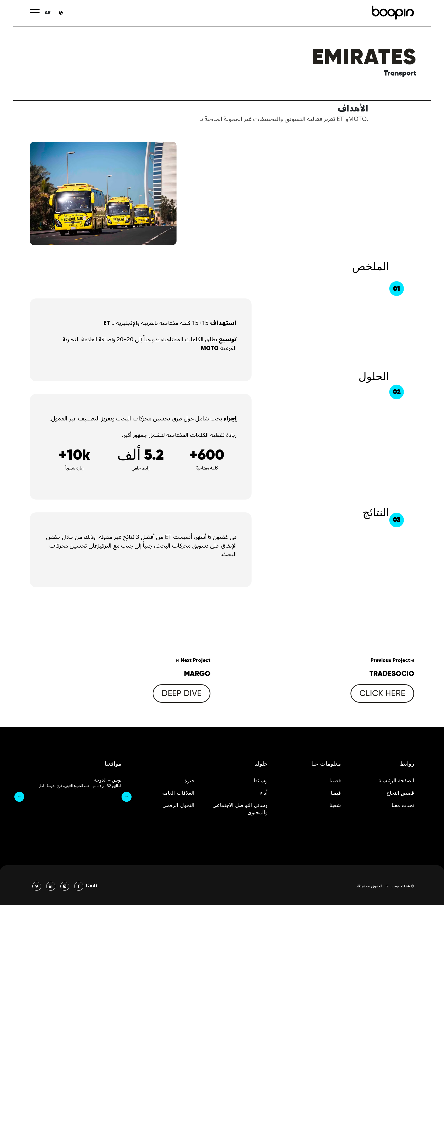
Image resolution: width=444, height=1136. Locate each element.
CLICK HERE (382, 693)
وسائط (260, 780)
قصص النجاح (400, 793)
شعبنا (335, 805)
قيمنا (336, 793)
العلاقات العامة (178, 793)
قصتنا (335, 780)
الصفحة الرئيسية (396, 780)
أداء (264, 793)
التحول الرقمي (178, 805)
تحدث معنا (403, 805)
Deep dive (181, 693)
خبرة (189, 780)
